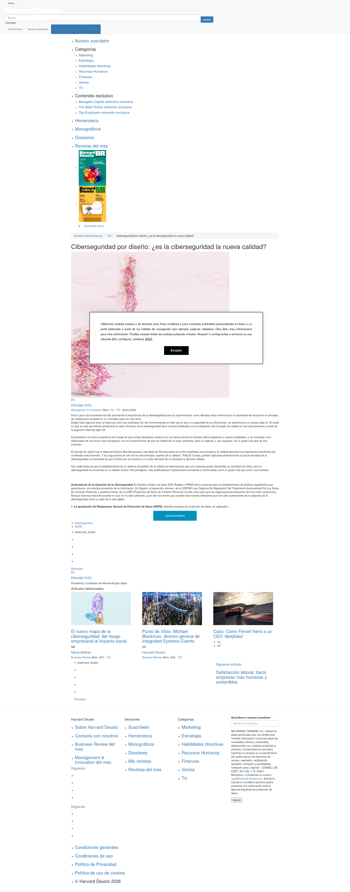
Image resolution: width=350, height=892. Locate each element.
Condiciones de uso (94, 855)
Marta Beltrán (81, 652)
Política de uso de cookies (100, 872)
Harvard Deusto (153, 652)
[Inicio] (109, 10)
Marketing (191, 727)
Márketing (86, 55)
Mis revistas (139, 761)
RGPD (78, 526)
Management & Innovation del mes (93, 759)
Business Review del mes (95, 746)
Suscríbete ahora (94, 226)
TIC (118, 410)
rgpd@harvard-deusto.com (246, 778)
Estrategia (86, 60)
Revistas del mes (91, 145)
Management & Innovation (86, 410)
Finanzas (85, 76)
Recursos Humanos (93, 71)
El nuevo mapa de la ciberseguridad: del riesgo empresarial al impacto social (99, 636)
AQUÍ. (149, 339)
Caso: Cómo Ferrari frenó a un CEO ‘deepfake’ (242, 633)
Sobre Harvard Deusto (96, 727)
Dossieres (84, 137)
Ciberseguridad (84, 523)
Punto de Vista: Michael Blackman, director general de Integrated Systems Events (171, 636)
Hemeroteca (15, 29)
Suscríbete (138, 727)
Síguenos (78, 768)
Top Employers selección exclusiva (104, 112)
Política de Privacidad (95, 864)
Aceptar (176, 350)
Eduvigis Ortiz (81, 405)
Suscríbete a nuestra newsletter (251, 717)
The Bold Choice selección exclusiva (105, 106)
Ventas (84, 82)
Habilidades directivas (95, 65)
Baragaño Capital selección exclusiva (106, 101)
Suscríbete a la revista (67, 29)
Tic (81, 87)
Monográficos (88, 128)
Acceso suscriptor (38, 29)
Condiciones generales (96, 847)
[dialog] (176, 338)
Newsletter (91, 29)
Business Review (81, 657)
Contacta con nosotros (96, 735)
